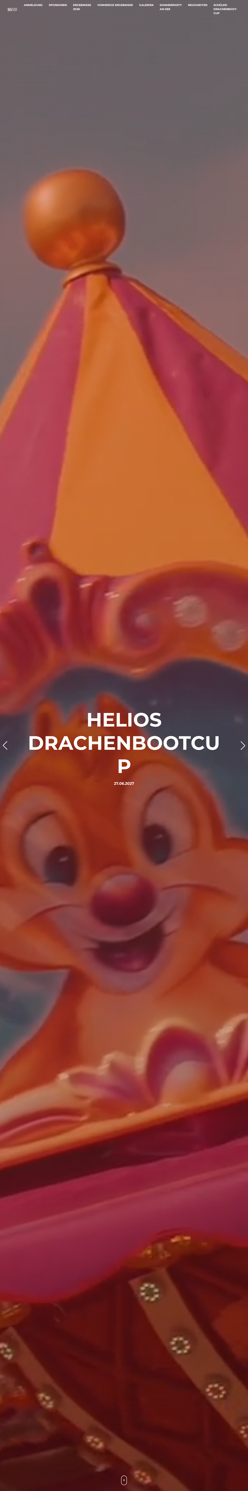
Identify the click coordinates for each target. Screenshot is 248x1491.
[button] (5, 745)
